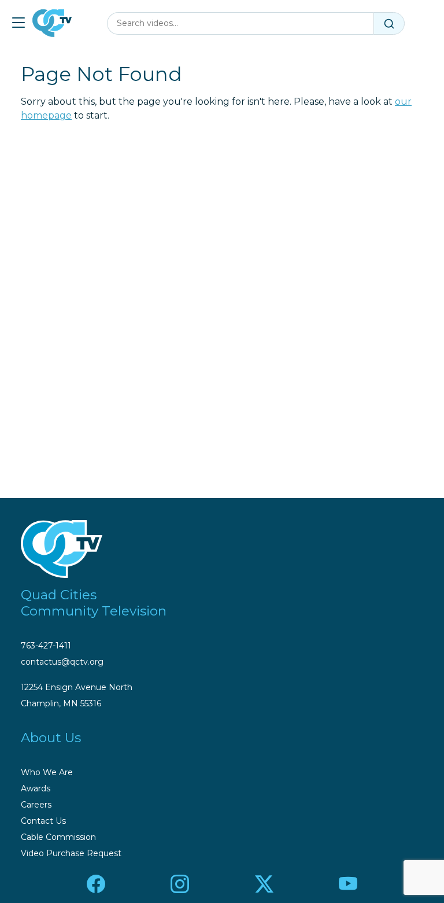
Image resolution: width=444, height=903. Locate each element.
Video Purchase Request (71, 853)
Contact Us (43, 821)
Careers (36, 804)
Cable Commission (58, 837)
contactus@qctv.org (62, 662)
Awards (35, 788)
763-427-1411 (46, 645)
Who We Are (47, 772)
